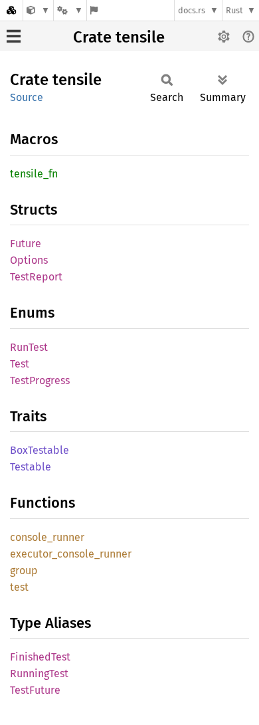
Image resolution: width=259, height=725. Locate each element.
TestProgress (40, 380)
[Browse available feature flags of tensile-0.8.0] (94, 10)
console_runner (47, 537)
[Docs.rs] (11, 10)
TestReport (36, 276)
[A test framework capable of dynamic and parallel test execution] (38, 10)
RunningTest (39, 673)
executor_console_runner (70, 554)
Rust (234, 10)
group (24, 570)
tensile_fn (34, 173)
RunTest (29, 347)
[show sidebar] (13, 36)
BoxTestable (39, 450)
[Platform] (70, 10)
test (19, 587)
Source (26, 97)
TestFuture (35, 690)
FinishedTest (40, 657)
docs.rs (191, 10)
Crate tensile (119, 37)
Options (29, 260)
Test (19, 364)
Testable (30, 467)
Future (25, 243)
